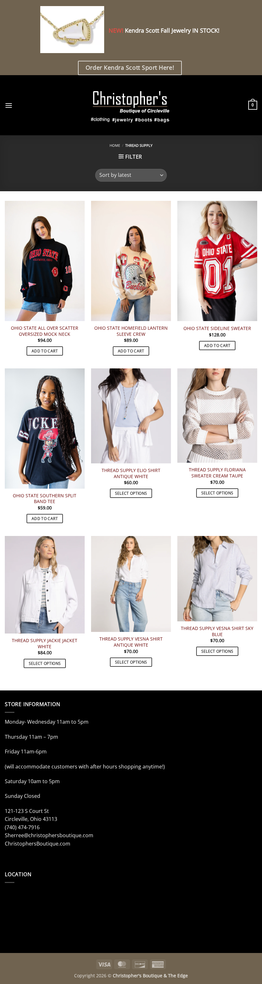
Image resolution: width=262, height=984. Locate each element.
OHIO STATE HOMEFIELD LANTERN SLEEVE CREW (131, 331)
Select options (131, 493)
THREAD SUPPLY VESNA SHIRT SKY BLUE (217, 631)
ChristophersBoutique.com (37, 843)
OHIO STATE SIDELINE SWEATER (217, 328)
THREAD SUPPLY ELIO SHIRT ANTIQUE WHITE (131, 473)
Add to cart (45, 351)
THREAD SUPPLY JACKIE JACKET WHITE (44, 643)
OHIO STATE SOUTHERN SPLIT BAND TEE (44, 499)
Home (115, 145)
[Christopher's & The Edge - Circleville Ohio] (131, 105)
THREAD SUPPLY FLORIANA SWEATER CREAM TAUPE (217, 473)
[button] (8, 105)
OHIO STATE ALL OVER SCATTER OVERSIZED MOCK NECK (44, 331)
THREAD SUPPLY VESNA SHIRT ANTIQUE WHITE (131, 642)
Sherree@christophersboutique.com (49, 835)
